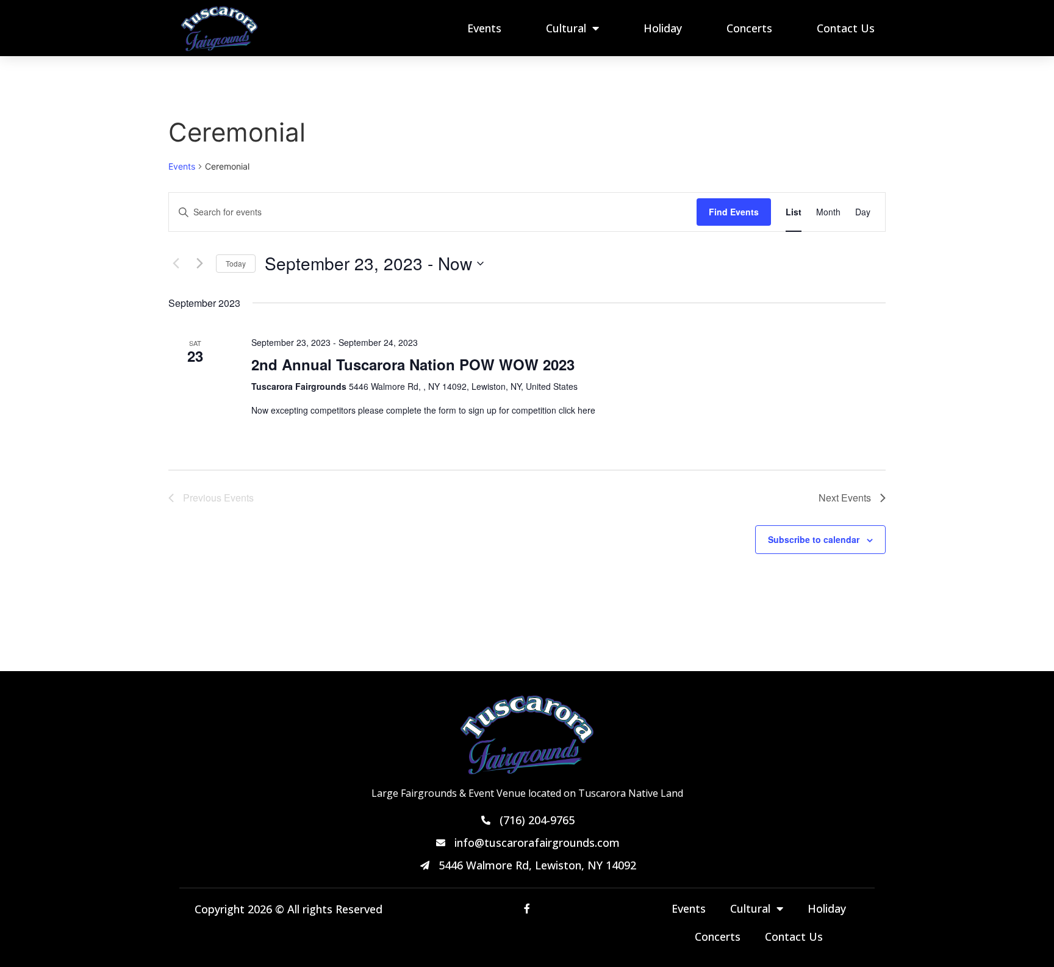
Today (236, 263)
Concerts (749, 28)
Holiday (663, 28)
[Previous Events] (175, 263)
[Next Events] (199, 263)
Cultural (566, 28)
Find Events (734, 212)
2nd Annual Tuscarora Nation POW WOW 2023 (413, 364)
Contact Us (846, 28)
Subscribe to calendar (813, 539)
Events (484, 28)
